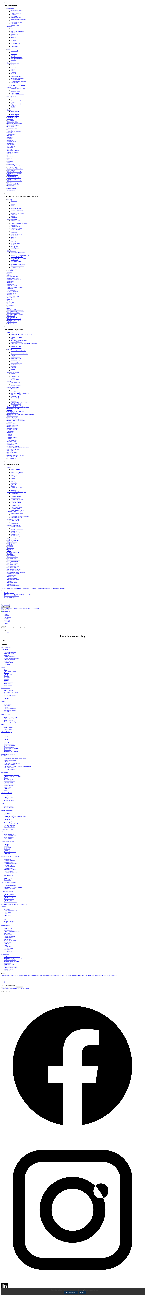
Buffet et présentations (13, 387)
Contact (37, 608)
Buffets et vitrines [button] (5, 714)
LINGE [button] (3, 831)
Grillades (13, 35)
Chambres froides (15, 25)
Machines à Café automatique (18, 252)
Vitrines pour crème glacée (18, 88)
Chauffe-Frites (14, 34)
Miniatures (13, 401)
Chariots (13, 107)
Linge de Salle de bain (17, 472)
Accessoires (14, 269)
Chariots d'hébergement (17, 536)
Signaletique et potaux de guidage (20, 516)
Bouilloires (14, 490)
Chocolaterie (14, 366)
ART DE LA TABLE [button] (6, 793)
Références (32, 608)
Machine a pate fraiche (17, 210)
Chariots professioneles (13, 525)
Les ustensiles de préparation (18, 351)
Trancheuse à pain (15, 79)
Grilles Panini (14, 235)
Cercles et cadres (15, 360)
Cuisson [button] (3, 667)
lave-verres (14, 54)
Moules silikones (15, 357)
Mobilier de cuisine (16, 346)
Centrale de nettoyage (16, 57)
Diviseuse (13, 73)
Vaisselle (13, 378)
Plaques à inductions (16, 228)
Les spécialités (14, 46)
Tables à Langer (15, 520)
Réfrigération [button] (4, 649)
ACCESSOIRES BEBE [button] (7, 875)
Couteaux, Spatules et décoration (19, 354)
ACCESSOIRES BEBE (13, 519)
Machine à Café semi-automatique (20, 255)
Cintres (13, 486)
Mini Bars (13, 481)
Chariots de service (16, 532)
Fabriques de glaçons (16, 22)
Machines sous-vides (16, 208)
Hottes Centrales (15, 111)
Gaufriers (13, 237)
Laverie (9, 49)
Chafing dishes (15, 396)
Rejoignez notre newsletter (8, 985)
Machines (10, 199)
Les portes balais (15, 505)
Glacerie (13, 369)
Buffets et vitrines (12, 87)
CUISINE (10, 332)
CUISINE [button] (3, 755)
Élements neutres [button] (5, 688)
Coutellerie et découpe (17, 337)
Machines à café (11, 251)
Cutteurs (13, 216)
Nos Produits (13, 608)
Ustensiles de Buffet (16, 404)
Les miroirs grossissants (17, 499)
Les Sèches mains (15, 508)
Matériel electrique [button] (5, 925)
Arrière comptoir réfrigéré (17, 94)
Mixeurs (13, 204)
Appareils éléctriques (16, 342)
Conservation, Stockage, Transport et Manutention (24, 343)
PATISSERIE (11, 349)
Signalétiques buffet (16, 405)
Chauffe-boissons (15, 267)
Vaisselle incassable (16, 379)
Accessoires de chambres (14, 477)
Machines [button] (3, 906)
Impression (9, 988)
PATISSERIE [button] (4, 772)
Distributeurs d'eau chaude (18, 264)
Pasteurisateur (14, 82)
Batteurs (13, 69)
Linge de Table (15, 475)
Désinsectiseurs (15, 246)
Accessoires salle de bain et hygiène (16, 492)
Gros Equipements (5, 588)
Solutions (19, 608)
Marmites (13, 40)
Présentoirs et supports (17, 391)
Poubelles (13, 60)
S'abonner (19, 987)
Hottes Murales (15, 114)
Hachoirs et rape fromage (17, 213)
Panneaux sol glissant (16, 517)
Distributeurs (14, 388)
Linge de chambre (15, 469)
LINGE (9, 467)
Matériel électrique (16, 385)
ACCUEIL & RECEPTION (14, 511)
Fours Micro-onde (15, 243)
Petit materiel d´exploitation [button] (8, 754)
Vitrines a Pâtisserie (16, 91)
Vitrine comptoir (15, 93)
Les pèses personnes (16, 502)
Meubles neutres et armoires (18, 101)
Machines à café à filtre (17, 257)
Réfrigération (10, 8)
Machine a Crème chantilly (18, 85)
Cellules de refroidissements (18, 19)
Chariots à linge (15, 534)
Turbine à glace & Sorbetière (18, 81)
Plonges (13, 55)
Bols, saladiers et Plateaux (18, 395)
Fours (12, 28)
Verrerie (13, 373)
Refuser (82, 1292)
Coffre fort (13, 484)
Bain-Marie (14, 37)
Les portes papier (15, 498)
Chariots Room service (17, 529)
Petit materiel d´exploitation (45, 588)
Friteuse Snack (15, 241)
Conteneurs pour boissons (17, 266)
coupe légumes (15, 248)
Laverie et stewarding (16, 348)
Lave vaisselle (14, 51)
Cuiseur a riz (14, 232)
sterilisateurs (14, 245)
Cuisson (9, 26)
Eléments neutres (15, 43)
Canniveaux (14, 105)
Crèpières (13, 238)
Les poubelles (14, 493)
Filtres (2, 973)
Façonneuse (14, 72)
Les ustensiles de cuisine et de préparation (22, 334)
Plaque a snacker (15, 229)
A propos (7, 608)
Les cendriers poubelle (17, 513)
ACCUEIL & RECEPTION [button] (8, 883)
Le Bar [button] (2, 803)
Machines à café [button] (5, 954)
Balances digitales (15, 220)
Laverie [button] (3, 701)
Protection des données (18, 988)
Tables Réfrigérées (16, 13)
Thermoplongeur (15, 226)
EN (8, 632)
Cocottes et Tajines (16, 398)
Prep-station (14, 16)
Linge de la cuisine (16, 473)
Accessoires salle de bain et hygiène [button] (10, 856)
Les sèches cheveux (16, 501)
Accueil (3, 608)
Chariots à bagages (16, 526)
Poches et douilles (15, 364)
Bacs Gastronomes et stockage (19, 340)
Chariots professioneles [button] (7, 891)
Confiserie (13, 367)
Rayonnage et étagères (17, 104)
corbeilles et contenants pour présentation (21, 393)
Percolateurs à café (16, 261)
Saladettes (13, 14)
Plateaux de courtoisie (16, 487)
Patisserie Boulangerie (13, 63)
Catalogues (26, 608)
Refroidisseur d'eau (16, 76)
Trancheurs (14, 201)
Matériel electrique (12, 219)
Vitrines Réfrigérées (16, 17)
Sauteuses (13, 42)
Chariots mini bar (15, 531)
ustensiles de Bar (15, 382)
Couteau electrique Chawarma (19, 223)
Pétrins (12, 70)
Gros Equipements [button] (5, 647)
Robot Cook (14, 217)
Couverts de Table (15, 376)
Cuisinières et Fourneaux (17, 31)
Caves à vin (14, 23)
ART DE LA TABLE (13, 372)
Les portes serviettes (16, 496)
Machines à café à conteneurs (18, 258)
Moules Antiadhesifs (16, 358)
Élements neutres (11, 96)
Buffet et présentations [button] (7, 810)
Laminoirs (13, 67)
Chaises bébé (14, 523)
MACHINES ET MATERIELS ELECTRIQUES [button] (14, 905)
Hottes (9, 110)
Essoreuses (14, 225)
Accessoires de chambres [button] (7, 841)
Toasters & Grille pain (16, 234)
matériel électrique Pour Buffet (19, 402)
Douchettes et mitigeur (17, 58)
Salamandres (14, 45)
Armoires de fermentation (17, 78)
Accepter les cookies (71, 1292)
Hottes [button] (2, 724)
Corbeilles (13, 478)
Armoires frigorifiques (16, 10)
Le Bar (9, 381)
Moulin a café (14, 260)
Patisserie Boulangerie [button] (6, 732)
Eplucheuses (14, 214)
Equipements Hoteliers (59, 588)
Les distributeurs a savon (17, 510)
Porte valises (14, 483)
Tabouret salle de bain (16, 507)
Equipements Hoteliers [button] (7, 829)
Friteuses (13, 32)
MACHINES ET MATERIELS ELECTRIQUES (24, 588)
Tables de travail (15, 97)
